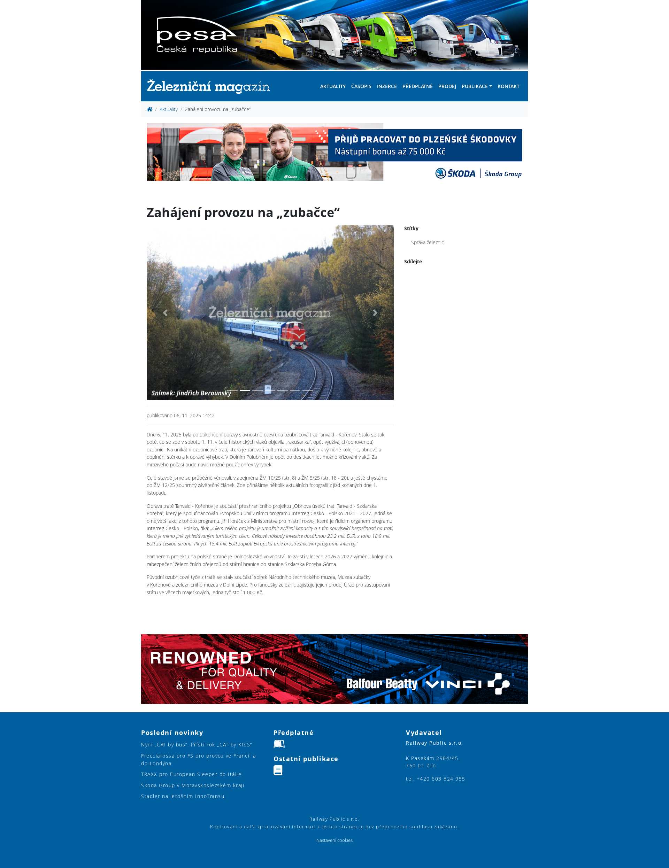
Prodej (447, 86)
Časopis (361, 86)
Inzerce (387, 86)
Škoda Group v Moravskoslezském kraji (192, 785)
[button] (165, 312)
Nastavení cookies (334, 840)
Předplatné (417, 86)
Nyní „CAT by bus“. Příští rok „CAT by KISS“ (196, 744)
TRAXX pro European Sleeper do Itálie (191, 774)
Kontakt (509, 86)
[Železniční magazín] (211, 86)
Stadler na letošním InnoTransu (182, 796)
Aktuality (333, 86)
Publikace (475, 86)
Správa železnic (427, 242)
